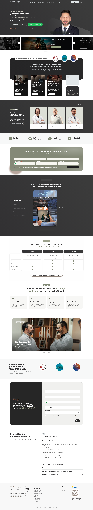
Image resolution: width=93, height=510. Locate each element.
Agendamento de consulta (65, 490)
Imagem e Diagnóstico (38, 493)
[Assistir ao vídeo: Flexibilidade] (45, 208)
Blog (25, 495)
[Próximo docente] (81, 104)
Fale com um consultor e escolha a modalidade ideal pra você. (45, 275)
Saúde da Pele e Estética (37, 496)
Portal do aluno (55, 489)
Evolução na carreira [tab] (19, 215)
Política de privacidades (46, 491)
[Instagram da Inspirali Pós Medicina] (11, 496)
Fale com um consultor (36, 24)
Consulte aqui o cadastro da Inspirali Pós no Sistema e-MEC (77, 499)
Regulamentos (46, 489)
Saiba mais (17, 94)
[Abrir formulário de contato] (72, 91)
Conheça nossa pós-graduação (18, 24)
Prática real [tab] (16, 204)
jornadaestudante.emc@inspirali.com (17, 493)
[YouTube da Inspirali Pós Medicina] (21, 496)
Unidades (26, 493)
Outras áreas (36, 501)
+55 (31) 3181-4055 (13, 492)
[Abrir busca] (81, 2)
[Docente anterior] (78, 104)
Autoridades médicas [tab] (19, 208)
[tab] (43, 352)
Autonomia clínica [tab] (18, 212)
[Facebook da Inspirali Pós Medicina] (13, 496)
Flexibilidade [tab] (17, 200)
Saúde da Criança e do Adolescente (37, 491)
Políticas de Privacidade (75, 415)
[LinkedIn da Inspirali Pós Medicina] (18, 496)
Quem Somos (27, 491)
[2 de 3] (46, 43)
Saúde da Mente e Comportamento (37, 499)
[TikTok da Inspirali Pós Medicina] (16, 496)
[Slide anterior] (19, 43)
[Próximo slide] (74, 43)
